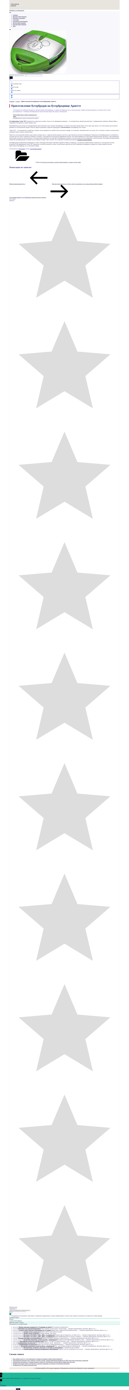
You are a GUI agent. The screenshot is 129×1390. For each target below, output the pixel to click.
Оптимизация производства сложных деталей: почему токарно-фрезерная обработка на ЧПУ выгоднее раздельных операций (50, 1360)
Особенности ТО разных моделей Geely (25, 1365)
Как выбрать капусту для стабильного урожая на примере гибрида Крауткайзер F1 (37, 1359)
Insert (18, 1389)
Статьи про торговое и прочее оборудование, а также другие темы (61, 162)
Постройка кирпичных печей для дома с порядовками (40, 1339)
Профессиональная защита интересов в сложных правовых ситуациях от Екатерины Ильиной (41, 1363)
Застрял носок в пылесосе (31, 1332)
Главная (15, 15)
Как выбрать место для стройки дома (32, 1341)
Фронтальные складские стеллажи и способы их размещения (42, 1347)
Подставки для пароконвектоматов (29, 1328)
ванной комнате (66, 127)
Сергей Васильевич (36, 149)
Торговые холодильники (20, 21)
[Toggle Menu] (10, 12)
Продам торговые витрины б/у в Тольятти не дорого (35, 1327)
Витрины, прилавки (19, 18)
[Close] (10, 29)
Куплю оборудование (19, 23)
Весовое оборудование (20, 16)
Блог (14, 26)
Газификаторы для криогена (26, 1343)
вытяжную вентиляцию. (84, 139)
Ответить (3, 1385)
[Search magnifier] (11, 77)
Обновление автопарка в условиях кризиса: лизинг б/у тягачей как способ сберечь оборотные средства (44, 1362)
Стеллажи (16, 20)
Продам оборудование (19, 24)
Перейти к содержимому (16, 10)
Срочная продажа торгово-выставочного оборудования (40, 1349)
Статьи (18, 101)
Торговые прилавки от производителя (30, 1338)
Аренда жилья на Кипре (30, 1333)
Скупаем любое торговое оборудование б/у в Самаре (35, 1330)
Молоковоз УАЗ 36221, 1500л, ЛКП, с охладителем (38, 1335)
